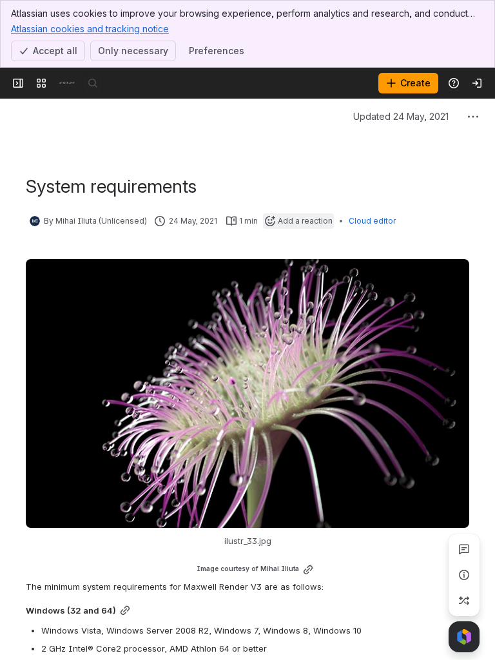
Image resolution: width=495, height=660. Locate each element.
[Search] (92, 83)
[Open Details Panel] (464, 575)
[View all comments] (464, 549)
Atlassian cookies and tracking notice (90, 28)
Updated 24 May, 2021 (401, 116)
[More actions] (473, 116)
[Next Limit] (67, 83)
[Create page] (464, 600)
